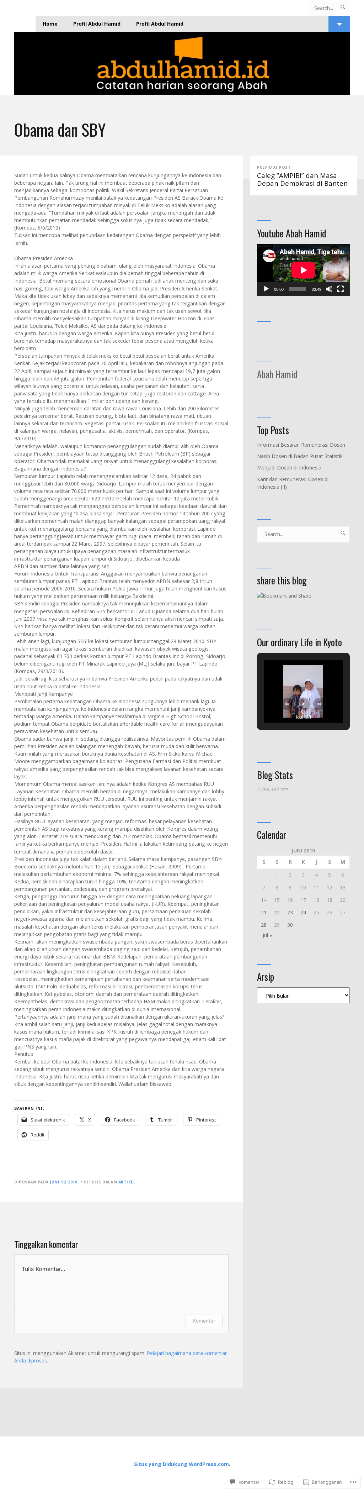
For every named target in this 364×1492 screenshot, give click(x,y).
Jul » (267, 935)
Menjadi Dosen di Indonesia (289, 467)
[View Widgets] (339, 24)
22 (277, 912)
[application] (303, 270)
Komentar (204, 1321)
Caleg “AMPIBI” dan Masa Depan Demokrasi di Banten (302, 176)
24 (303, 912)
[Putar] (266, 289)
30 (290, 924)
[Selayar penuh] (340, 289)
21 (264, 912)
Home (50, 23)
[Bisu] (329, 289)
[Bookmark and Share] (284, 595)
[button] (286, 704)
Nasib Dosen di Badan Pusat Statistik (300, 456)
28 (264, 924)
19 (329, 900)
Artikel (127, 1182)
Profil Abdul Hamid (97, 23)
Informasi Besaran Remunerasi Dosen (301, 444)
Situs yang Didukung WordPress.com (181, 1464)
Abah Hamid (277, 374)
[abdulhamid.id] (182, 63)
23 (290, 912)
